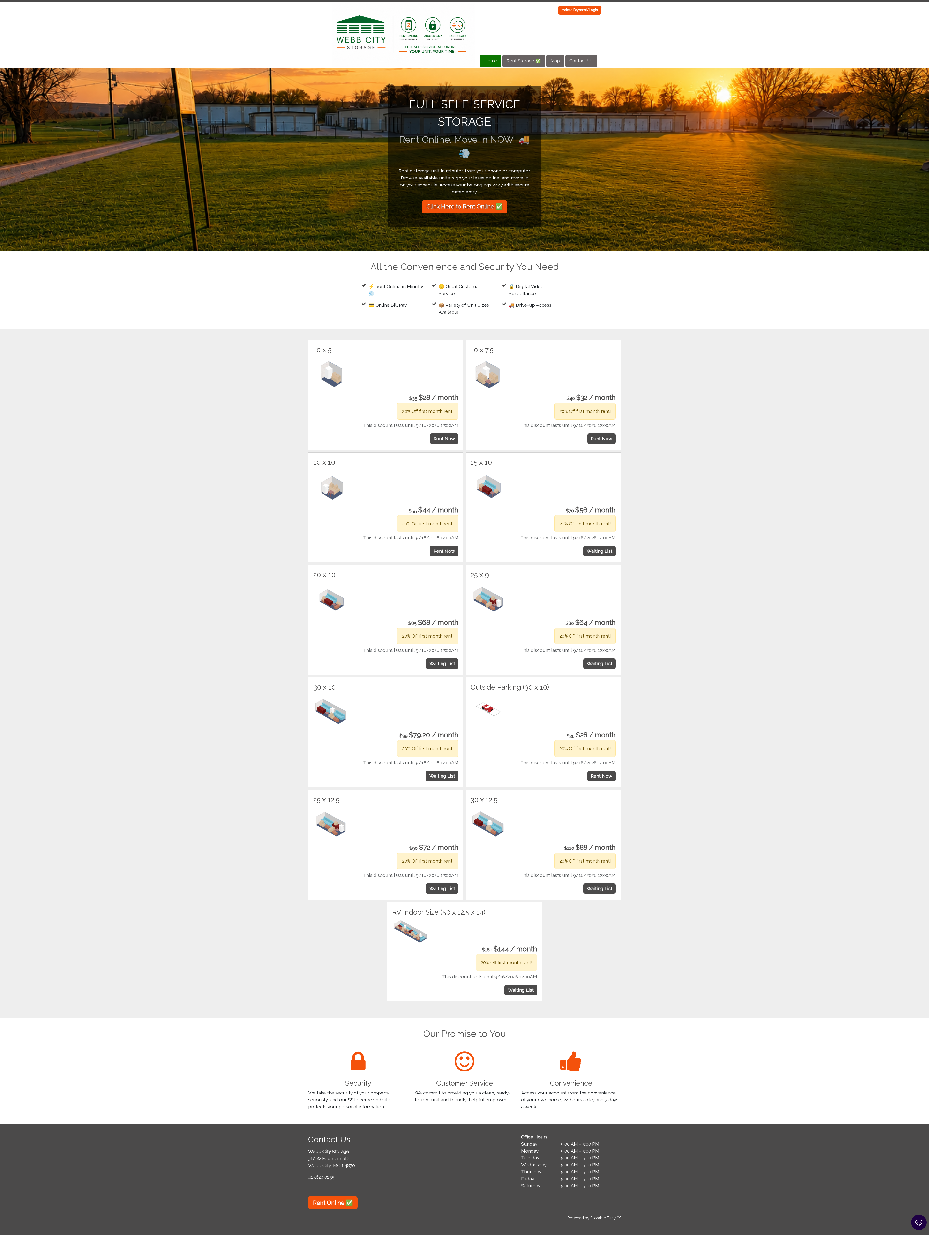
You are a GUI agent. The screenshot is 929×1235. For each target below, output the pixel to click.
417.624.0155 (321, 1177)
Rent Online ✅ (333, 1202)
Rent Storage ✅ (524, 60)
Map (555, 60)
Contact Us (581, 60)
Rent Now (444, 438)
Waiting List (599, 551)
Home (490, 60)
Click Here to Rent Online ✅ (465, 206)
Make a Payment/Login (580, 10)
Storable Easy (603, 1217)
